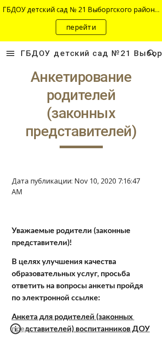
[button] (10, 53)
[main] (81, 108)
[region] (81, 20)
